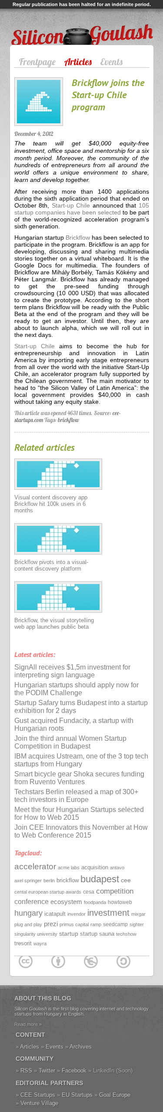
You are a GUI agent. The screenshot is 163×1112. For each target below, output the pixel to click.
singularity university (35, 934)
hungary (28, 913)
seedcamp (115, 924)
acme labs (69, 867)
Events (111, 61)
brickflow (68, 419)
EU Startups (77, 1095)
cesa (88, 892)
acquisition (94, 867)
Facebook (74, 1070)
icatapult (55, 914)
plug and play (28, 924)
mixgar (138, 914)
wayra (40, 943)
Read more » (28, 1024)
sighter (137, 924)
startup (68, 933)
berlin (49, 880)
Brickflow (78, 237)
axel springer (28, 880)
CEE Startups (37, 1095)
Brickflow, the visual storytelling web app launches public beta (54, 623)
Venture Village (39, 1103)
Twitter (47, 1070)
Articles (78, 61)
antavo (117, 867)
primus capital (74, 924)
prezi (51, 923)
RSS (26, 1070)
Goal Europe (114, 1095)
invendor (76, 914)
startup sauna (97, 934)
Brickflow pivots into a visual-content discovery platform (51, 565)
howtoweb (120, 902)
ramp (95, 924)
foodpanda (95, 902)
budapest (99, 879)
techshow (126, 934)
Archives (81, 1046)
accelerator (35, 866)
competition (114, 891)
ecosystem (66, 901)
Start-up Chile (71, 205)
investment (108, 912)
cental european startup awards (47, 891)
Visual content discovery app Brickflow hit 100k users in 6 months (50, 504)
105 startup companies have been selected (81, 209)
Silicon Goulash (38, 23)
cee (126, 880)
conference (31, 901)
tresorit (23, 943)
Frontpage (37, 61)
